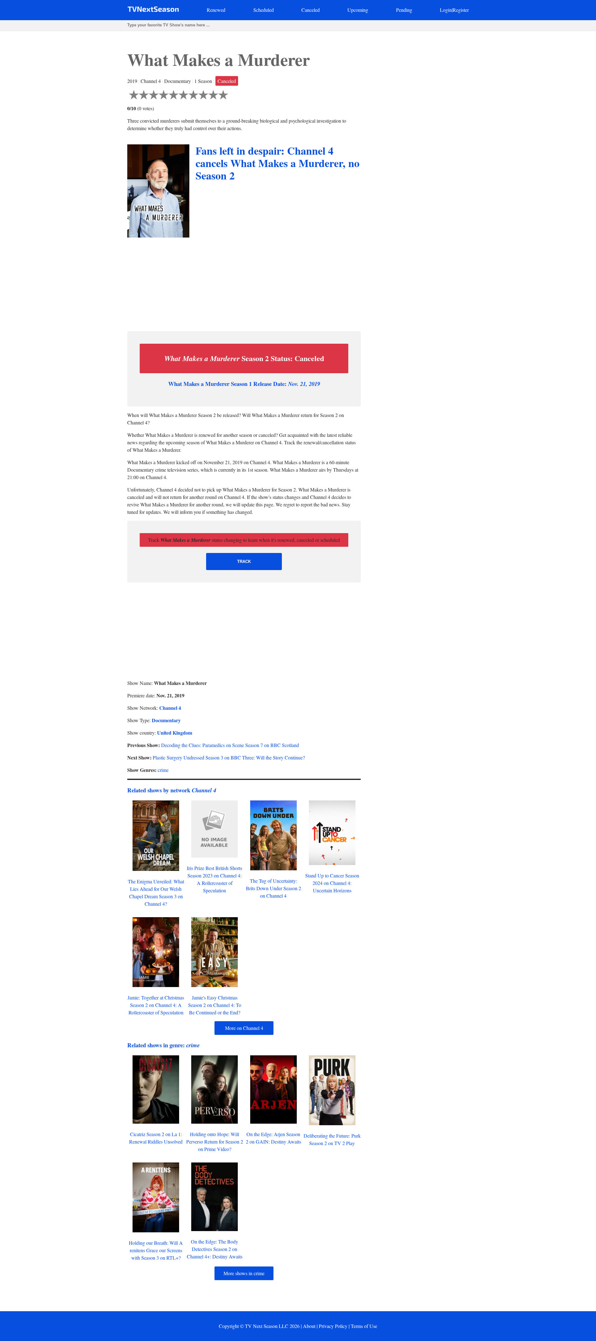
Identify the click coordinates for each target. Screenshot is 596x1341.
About (309, 1326)
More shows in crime (244, 1273)
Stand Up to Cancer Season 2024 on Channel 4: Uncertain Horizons (332, 883)
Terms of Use (364, 1326)
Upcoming (357, 10)
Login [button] (446, 10)
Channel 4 (170, 707)
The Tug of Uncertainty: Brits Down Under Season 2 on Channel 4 (273, 888)
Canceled (310, 10)
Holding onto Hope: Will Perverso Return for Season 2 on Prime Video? (214, 1141)
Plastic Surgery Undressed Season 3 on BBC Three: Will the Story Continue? (229, 757)
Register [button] (461, 10)
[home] (153, 10)
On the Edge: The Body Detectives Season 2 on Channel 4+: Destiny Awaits (214, 1249)
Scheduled (263, 10)
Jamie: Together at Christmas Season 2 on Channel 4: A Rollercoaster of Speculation (156, 1005)
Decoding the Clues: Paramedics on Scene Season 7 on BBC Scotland (230, 745)
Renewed (216, 10)
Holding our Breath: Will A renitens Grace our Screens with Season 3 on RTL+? (156, 1250)
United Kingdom (174, 732)
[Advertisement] (244, 282)
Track (244, 561)
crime (163, 770)
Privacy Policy (333, 1326)
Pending (404, 10)
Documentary (166, 720)
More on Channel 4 (244, 1028)
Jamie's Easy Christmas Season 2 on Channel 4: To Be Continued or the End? (214, 1005)
